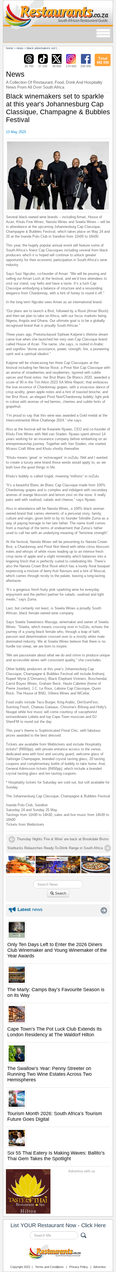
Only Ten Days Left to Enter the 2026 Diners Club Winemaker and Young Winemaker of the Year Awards (57, 950)
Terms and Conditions (49, 1266)
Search (60, 893)
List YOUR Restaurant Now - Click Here (58, 1225)
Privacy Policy (78, 1266)
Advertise (99, 1266)
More (103, 910)
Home (9, 48)
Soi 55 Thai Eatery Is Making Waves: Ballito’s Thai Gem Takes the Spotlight (56, 1155)
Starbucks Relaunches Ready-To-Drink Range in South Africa (55, 848)
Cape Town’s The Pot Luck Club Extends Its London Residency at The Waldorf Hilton (54, 1031)
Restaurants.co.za (58, 1253)
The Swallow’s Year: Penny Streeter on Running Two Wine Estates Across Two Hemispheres (49, 1074)
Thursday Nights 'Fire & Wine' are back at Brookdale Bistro (62, 839)
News (19, 48)
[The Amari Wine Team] (58, 175)
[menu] (103, 33)
